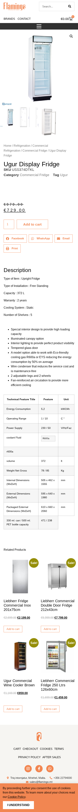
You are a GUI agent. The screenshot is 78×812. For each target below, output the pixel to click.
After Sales (51, 757)
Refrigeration (22, 145)
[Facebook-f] (39, 768)
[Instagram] (28, 768)
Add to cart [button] (13, 628)
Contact (24, 18)
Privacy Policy (29, 757)
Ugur (64, 175)
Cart (17, 748)
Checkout (30, 748)
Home (7, 145)
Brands (9, 18)
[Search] (69, 6)
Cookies (46, 748)
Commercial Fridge (34, 150)
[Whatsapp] (50, 768)
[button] (39, 26)
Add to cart (32, 224)
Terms (59, 748)
